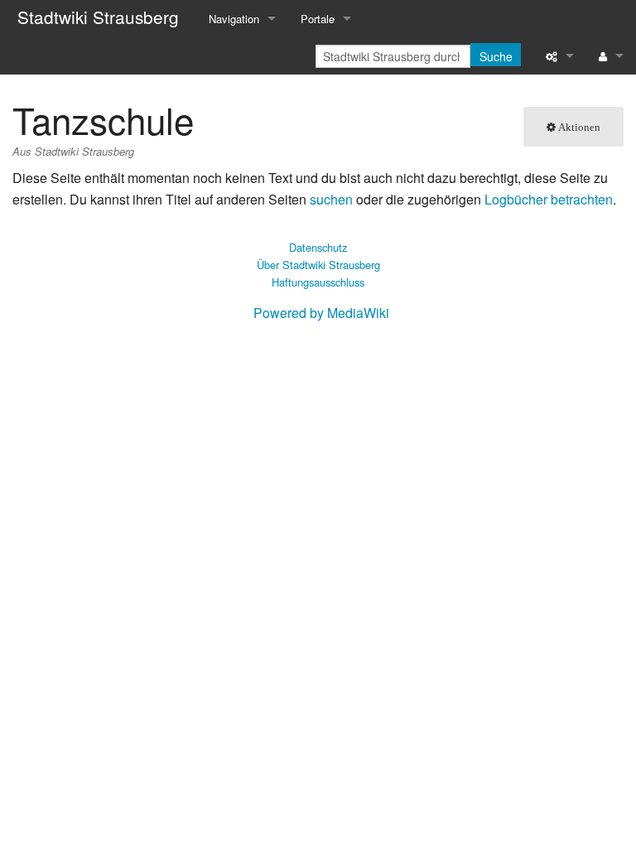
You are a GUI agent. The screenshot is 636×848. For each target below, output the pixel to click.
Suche (496, 56)
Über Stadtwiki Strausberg (318, 264)
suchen (331, 199)
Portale (318, 18)
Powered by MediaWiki (321, 312)
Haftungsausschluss (318, 282)
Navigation (234, 18)
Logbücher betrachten (548, 199)
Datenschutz (318, 247)
